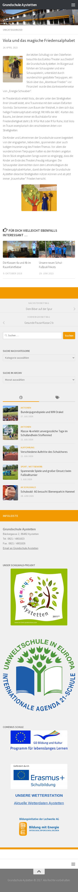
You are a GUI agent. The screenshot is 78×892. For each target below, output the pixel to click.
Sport (24, 466)
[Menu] (73, 4)
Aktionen (26, 407)
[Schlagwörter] (57, 398)
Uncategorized (13, 29)
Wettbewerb (35, 466)
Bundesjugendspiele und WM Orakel (42, 412)
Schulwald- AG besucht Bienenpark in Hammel (48, 491)
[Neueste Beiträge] (21, 398)
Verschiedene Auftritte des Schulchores (44, 452)
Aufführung (27, 447)
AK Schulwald (28, 487)
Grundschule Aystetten (19, 4)
